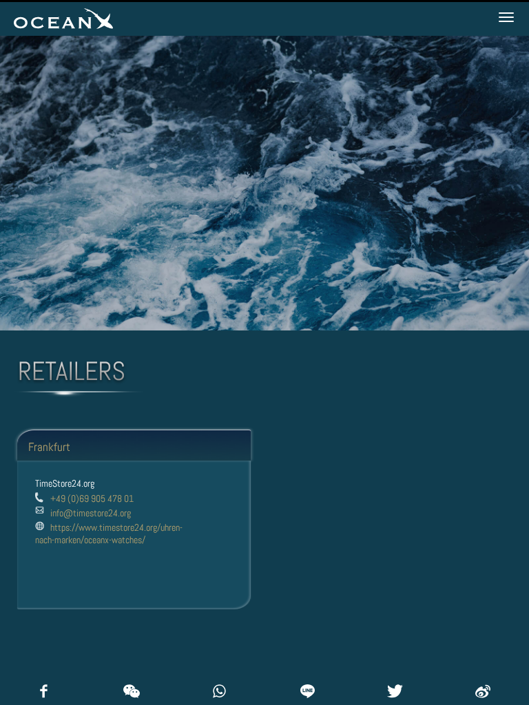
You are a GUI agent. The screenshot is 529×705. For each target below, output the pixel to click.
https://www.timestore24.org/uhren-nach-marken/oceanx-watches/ (109, 533)
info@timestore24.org (90, 513)
